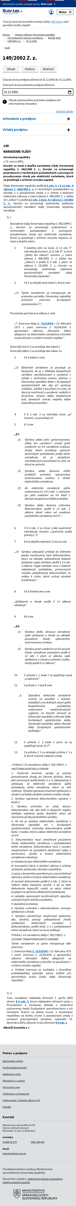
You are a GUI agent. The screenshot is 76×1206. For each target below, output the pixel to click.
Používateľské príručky (15, 1067)
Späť (7, 47)
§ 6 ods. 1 (61, 1022)
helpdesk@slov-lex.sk (14, 1153)
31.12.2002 (31, 41)
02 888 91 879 (10, 1142)
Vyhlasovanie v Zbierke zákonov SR (21, 1100)
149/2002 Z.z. (14, 41)
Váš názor (57, 21)
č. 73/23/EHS (45, 323)
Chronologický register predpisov (25, 37)
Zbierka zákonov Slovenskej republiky (35, 34)
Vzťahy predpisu (15, 129)
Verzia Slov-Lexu (11, 1087)
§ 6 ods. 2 (22, 1001)
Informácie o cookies (14, 1080)
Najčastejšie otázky (13, 1061)
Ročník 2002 (54, 37)
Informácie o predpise (19, 118)
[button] (48, 69)
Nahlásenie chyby (12, 1074)
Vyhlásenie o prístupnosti (16, 1093)
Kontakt (7, 1106)
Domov (6, 34)
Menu (62, 12)
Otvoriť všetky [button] (64, 111)
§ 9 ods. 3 (50, 185)
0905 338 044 (37, 1142)
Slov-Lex (46, 4)
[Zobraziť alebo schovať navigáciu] (51, 12)
